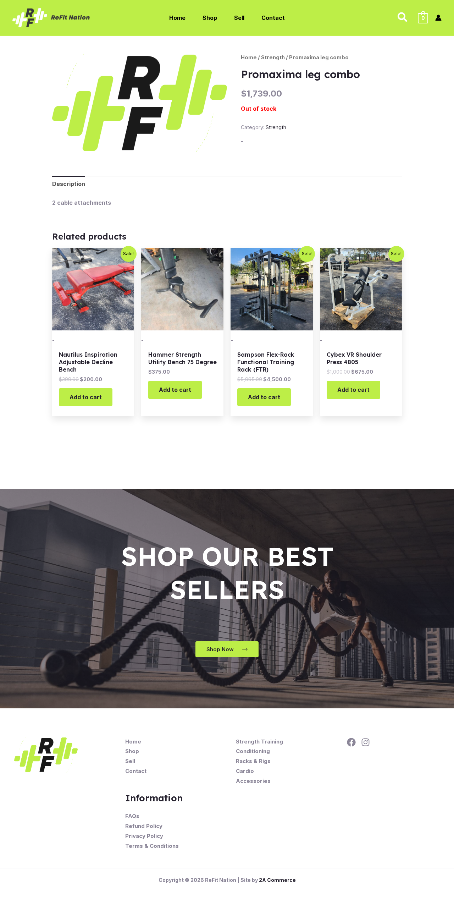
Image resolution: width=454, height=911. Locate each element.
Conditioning (253, 751)
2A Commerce (277, 880)
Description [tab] (68, 183)
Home (249, 57)
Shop (132, 751)
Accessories (253, 781)
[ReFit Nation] (51, 17)
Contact (135, 771)
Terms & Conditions (152, 846)
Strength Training (259, 741)
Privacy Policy (144, 836)
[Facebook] (351, 742)
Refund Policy (143, 826)
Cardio (245, 771)
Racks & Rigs (253, 761)
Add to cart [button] (86, 397)
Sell (130, 761)
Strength (273, 57)
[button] (403, 18)
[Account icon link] (438, 18)
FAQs (132, 816)
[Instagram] (365, 742)
